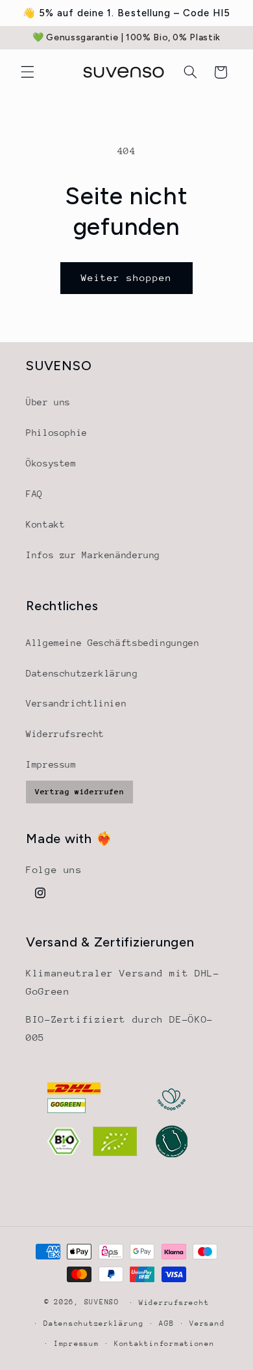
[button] (27, 72)
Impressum (51, 764)
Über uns (48, 402)
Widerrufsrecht (65, 734)
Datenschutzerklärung (82, 673)
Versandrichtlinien (76, 703)
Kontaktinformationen (164, 1343)
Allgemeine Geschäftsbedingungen (113, 643)
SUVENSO (101, 1302)
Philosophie (57, 432)
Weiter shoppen (127, 277)
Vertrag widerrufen (79, 791)
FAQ (34, 494)
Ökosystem (51, 463)
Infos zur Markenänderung (93, 555)
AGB (166, 1323)
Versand (206, 1323)
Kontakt (45, 524)
